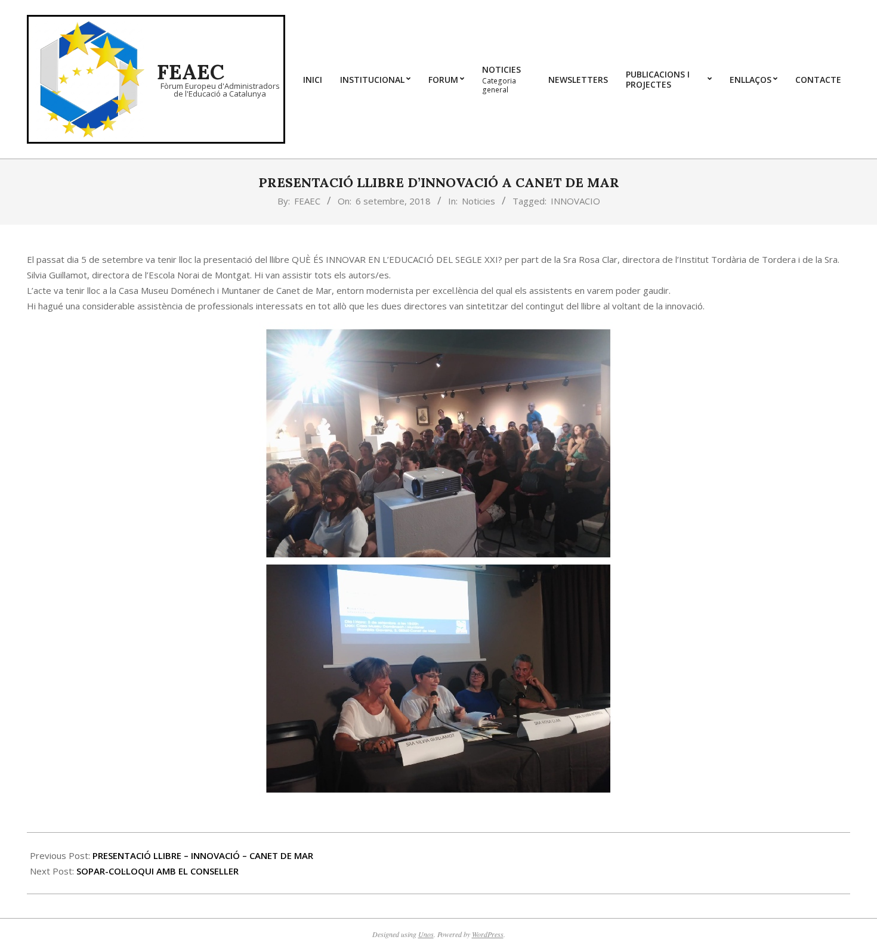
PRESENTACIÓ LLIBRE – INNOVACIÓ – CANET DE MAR (202, 855)
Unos (426, 934)
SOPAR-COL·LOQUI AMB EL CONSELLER (157, 871)
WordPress (488, 934)
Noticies (478, 201)
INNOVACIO (575, 201)
